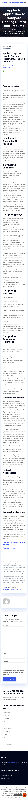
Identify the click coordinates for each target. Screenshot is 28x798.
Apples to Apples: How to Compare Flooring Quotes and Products (14, 57)
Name (5, 646)
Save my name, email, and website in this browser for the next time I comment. (13, 672)
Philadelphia (7, 725)
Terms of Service (7, 775)
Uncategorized (7, 48)
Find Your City (7, 744)
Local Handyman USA (14, 2)
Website (5, 661)
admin (15, 47)
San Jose (6, 737)
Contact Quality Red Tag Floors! (14, 543)
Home (14, 29)
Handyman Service (12, 762)
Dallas (5, 734)
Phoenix (6, 721)
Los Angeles (7, 712)
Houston (6, 718)
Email (5, 653)
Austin (5, 741)
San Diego (7, 731)
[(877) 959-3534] (25, 795)
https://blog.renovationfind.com (12, 589)
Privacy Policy (6, 778)
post (6, 588)
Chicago (6, 715)
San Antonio (7, 728)
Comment (6, 625)
